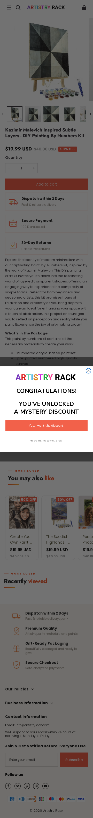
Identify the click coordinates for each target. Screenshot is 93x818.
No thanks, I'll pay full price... (46, 440)
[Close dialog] (88, 370)
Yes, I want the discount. (46, 425)
